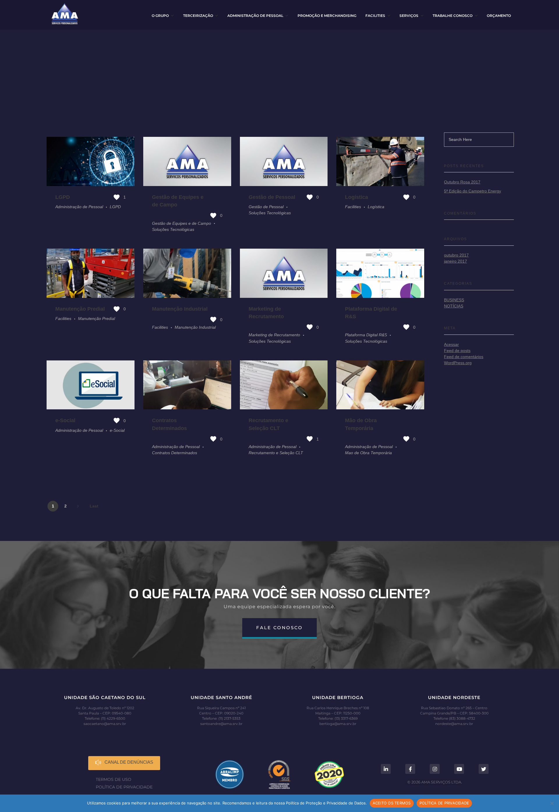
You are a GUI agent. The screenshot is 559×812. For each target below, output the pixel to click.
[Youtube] (459, 769)
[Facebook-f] (410, 769)
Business (454, 300)
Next (77, 506)
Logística (356, 197)
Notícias (453, 306)
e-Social (65, 420)
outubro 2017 (456, 255)
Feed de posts (457, 350)
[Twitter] (484, 769)
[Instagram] (435, 769)
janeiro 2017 (455, 261)
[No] (552, 803)
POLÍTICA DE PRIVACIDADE (444, 803)
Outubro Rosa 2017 (462, 182)
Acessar (451, 344)
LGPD (62, 197)
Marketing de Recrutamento (274, 334)
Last (94, 506)
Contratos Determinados (174, 452)
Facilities (353, 206)
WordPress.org (458, 362)
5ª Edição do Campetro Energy (472, 191)
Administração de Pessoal (79, 206)
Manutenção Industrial (180, 309)
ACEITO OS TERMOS (392, 803)
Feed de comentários (463, 356)
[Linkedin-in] (386, 769)
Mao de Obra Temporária (368, 452)
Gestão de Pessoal (272, 197)
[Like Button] (116, 197)
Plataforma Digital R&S (366, 334)
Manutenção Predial (80, 309)
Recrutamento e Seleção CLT (276, 452)
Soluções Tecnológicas (173, 229)
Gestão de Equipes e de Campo (181, 223)
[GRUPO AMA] (65, 14)
